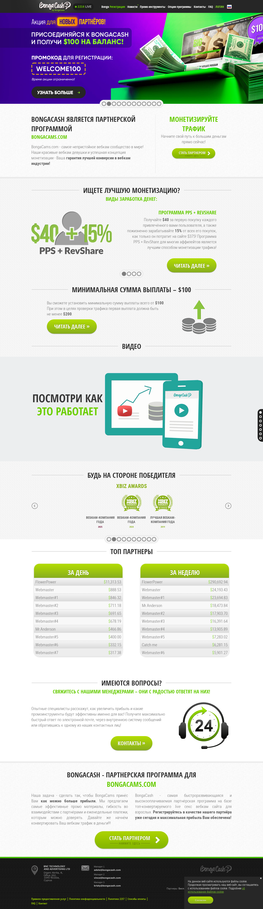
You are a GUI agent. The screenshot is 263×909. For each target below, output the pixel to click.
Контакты (200, 7)
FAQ (210, 7)
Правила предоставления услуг (48, 899)
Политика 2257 (116, 899)
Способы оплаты (137, 899)
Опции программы (179, 7)
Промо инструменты (152, 7)
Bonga (113, 7)
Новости (132, 7)
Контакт (42, 903)
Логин (219, 7)
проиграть (124, 411)
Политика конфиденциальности (87, 899)
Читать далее (192, 265)
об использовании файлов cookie (216, 890)
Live (85, 6)
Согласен (200, 900)
